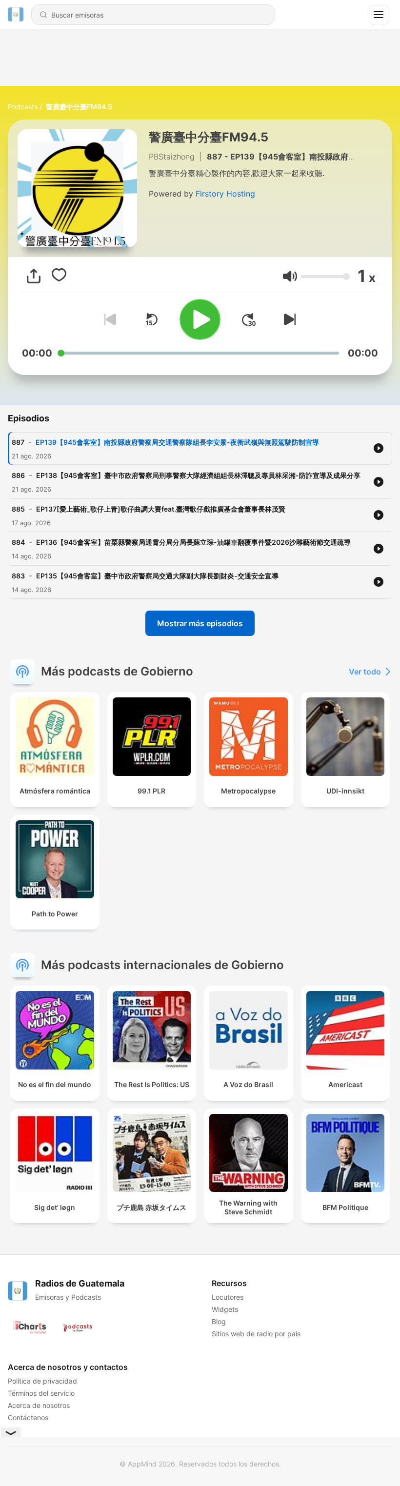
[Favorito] (59, 276)
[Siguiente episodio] (288, 319)
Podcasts (23, 106)
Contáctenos (28, 1417)
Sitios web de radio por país (256, 1333)
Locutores (227, 1297)
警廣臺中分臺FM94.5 (79, 106)
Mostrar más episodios (200, 623)
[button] (290, 276)
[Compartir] (33, 276)
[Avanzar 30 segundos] (249, 319)
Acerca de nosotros (39, 1405)
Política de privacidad (42, 1381)
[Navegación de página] (378, 14)
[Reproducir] (200, 319)
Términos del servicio (41, 1393)
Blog (219, 1321)
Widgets (225, 1309)
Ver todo (365, 671)
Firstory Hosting (225, 193)
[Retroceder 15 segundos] (151, 319)
